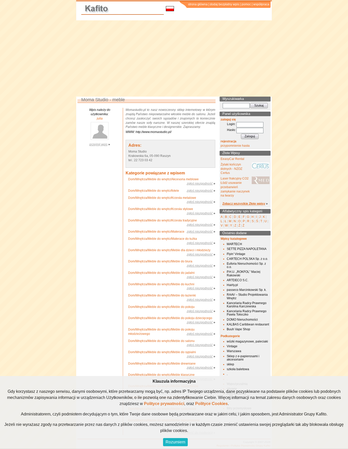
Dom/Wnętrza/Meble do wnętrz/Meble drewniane (162, 363)
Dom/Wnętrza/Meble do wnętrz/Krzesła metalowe (162, 198)
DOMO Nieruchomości (242, 319)
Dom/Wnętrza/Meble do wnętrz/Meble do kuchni (161, 284)
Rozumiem (175, 442)
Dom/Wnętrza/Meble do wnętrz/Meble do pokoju (161, 307)
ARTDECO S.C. (237, 280)
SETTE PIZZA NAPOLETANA (246, 249)
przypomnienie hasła (235, 145)
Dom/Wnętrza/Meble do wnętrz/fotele (153, 190)
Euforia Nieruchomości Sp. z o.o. (246, 265)
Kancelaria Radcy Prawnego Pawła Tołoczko (246, 312)
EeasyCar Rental (232, 159)
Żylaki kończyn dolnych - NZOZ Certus (231, 169)
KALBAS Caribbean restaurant (248, 324)
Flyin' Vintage (236, 254)
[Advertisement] (174, 58)
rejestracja (228, 141)
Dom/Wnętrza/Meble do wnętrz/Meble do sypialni (162, 352)
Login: (231, 124)
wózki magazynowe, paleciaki (247, 341)
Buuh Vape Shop (238, 329)
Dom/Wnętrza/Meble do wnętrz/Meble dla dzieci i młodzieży (169, 250)
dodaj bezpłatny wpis (224, 4)
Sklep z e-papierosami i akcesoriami (243, 357)
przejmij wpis (98, 144)
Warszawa (234, 351)
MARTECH (234, 244)
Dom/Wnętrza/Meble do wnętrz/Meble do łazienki (162, 295)
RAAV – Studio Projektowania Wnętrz (247, 296)
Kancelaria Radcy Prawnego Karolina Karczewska (246, 304)
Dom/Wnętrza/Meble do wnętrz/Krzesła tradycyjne (162, 220)
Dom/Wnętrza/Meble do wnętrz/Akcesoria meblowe (163, 179)
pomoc (246, 4)
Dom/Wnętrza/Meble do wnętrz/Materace (156, 231)
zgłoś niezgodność (200, 183)
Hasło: (231, 130)
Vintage (232, 346)
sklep (230, 364)
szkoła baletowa (238, 369)
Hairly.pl (232, 285)
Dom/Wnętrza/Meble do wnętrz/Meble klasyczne (161, 375)
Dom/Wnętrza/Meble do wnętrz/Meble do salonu (161, 341)
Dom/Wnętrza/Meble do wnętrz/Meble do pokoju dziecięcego (170, 318)
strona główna (198, 4)
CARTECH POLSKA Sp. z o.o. (247, 259)
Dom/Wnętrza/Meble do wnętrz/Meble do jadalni (161, 273)
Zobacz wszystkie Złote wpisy (243, 203)
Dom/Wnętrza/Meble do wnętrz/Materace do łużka (162, 239)
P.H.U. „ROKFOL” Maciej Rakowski (243, 273)
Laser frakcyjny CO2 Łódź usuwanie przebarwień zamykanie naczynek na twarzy (235, 187)
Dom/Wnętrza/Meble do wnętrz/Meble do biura (160, 261)
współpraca (261, 4)
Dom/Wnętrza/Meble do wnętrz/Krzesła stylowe (160, 209)
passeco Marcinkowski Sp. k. (246, 290)
